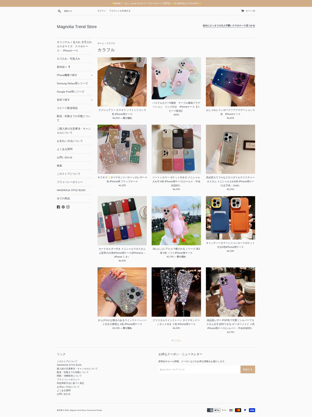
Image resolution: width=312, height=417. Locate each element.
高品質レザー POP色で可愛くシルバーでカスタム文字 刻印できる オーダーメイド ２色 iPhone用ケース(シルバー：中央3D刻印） (230, 324)
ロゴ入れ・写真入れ (68, 59)
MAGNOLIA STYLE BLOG (71, 190)
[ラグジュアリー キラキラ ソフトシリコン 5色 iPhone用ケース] (122, 81)
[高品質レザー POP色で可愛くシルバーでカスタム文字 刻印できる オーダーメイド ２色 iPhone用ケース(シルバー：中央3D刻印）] (230, 292)
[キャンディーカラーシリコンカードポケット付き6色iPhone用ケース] (230, 218)
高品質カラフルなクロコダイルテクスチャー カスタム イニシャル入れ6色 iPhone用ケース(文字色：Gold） (230, 181)
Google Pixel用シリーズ (70, 91)
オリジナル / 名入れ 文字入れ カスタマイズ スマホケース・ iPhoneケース (74, 46)
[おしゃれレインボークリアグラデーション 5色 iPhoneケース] (230, 81)
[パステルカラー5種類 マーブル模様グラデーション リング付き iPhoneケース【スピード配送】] (176, 78)
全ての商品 (63, 198)
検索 (59, 166)
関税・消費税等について (69, 375)
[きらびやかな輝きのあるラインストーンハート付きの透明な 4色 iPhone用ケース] (122, 292)
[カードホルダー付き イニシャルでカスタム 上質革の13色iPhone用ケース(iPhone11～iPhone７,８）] (122, 220)
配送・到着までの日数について (74, 118)
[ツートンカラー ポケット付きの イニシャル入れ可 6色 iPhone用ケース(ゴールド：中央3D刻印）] (176, 149)
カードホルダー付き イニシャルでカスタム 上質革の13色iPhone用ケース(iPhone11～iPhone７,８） (122, 252)
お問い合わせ (64, 157)
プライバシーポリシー (70, 182)
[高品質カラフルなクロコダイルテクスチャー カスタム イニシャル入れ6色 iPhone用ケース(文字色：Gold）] (230, 149)
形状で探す (75, 100)
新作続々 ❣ (63, 67)
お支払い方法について (70, 141)
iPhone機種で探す (75, 75)
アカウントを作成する (119, 10)
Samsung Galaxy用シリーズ (72, 83)
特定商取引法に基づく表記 (70, 383)
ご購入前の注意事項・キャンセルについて (74, 131)
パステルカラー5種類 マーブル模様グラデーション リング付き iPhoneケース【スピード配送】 (176, 106)
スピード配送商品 (67, 108)
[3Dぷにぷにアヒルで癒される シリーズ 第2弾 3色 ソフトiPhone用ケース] (176, 220)
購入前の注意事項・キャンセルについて (77, 368)
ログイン (102, 10)
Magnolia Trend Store (77, 26)
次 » (179, 340)
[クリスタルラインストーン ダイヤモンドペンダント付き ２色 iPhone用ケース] (176, 292)
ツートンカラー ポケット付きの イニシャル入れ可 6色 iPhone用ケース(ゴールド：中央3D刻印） (176, 181)
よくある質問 (64, 149)
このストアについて (68, 174)
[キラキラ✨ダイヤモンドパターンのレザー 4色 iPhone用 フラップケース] (122, 149)
